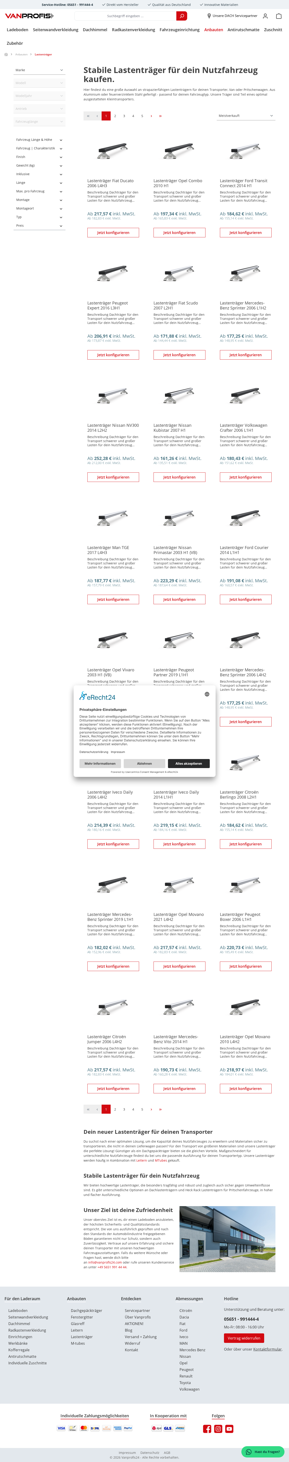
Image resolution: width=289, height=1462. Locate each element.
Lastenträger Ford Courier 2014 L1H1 (244, 550)
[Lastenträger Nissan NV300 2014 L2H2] (113, 396)
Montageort (25, 208)
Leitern (141, 1160)
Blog (128, 1330)
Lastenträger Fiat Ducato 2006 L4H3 (110, 183)
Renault (186, 1376)
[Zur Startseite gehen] (29, 16)
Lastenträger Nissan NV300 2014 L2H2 (113, 428)
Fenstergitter (82, 1317)
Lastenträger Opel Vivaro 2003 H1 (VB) (110, 672)
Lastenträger (82, 1336)
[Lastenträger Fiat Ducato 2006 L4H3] (113, 152)
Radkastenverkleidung (27, 1330)
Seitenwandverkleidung (28, 1317)
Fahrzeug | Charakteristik (35, 148)
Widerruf (132, 1343)
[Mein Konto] (265, 16)
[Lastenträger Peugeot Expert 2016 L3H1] (113, 274)
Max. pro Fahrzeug (30, 191)
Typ (19, 217)
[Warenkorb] (278, 16)
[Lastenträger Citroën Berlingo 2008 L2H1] (246, 763)
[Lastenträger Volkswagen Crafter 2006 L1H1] (246, 396)
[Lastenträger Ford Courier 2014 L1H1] (246, 519)
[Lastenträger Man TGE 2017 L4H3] (113, 519)
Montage (23, 200)
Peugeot (186, 1369)
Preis (20, 225)
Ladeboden (18, 1310)
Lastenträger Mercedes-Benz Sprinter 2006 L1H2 (243, 305)
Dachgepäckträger (86, 1310)
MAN (183, 1343)
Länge (20, 182)
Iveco (183, 1336)
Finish (20, 157)
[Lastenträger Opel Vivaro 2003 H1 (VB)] (113, 641)
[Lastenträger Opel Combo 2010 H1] (179, 152)
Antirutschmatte (22, 1356)
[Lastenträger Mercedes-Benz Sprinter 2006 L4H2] (246, 641)
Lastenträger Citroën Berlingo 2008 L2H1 (239, 794)
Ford (183, 1330)
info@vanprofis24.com (105, 1262)
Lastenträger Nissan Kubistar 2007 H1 (172, 428)
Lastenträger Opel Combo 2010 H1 (178, 183)
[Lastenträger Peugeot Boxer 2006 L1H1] (246, 885)
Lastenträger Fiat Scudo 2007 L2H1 (176, 305)
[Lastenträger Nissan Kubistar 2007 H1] (179, 396)
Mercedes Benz (192, 1349)
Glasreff (77, 1323)
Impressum (127, 1452)
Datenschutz (149, 1452)
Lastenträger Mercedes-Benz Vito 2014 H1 (176, 1039)
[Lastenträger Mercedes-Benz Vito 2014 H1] (179, 1008)
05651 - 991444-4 (241, 1319)
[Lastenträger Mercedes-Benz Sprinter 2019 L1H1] (113, 885)
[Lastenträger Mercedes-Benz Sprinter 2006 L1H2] (246, 274)
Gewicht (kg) (25, 165)
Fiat (182, 1323)
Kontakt (131, 1349)
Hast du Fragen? (267, 1452)
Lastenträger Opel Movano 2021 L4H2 (179, 917)
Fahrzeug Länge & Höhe (34, 139)
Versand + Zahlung (141, 1336)
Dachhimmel (19, 1323)
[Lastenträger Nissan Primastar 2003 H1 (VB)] (179, 519)
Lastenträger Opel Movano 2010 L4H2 (245, 1039)
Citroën (185, 1310)
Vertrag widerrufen (244, 1338)
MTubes (161, 1160)
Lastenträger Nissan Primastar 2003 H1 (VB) (175, 550)
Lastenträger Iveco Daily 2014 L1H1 (176, 794)
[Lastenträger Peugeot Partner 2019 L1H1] (179, 641)
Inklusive (23, 174)
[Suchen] (181, 16)
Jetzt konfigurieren (113, 232)
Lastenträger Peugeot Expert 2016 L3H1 (107, 305)
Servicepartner (137, 1310)
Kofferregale (19, 1349)
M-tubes (78, 1343)
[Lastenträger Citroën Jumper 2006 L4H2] (113, 1008)
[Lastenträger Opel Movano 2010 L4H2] (246, 1008)
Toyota (185, 1382)
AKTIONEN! (134, 1323)
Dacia (184, 1317)
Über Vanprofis (138, 1317)
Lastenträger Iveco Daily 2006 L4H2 (110, 794)
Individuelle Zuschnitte (27, 1363)
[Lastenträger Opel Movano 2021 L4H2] (179, 885)
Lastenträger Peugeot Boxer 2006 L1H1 (240, 917)
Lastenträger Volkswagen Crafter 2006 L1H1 (243, 428)
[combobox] (125, 16)
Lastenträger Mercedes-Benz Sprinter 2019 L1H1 (110, 917)
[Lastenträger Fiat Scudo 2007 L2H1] (179, 274)
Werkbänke (18, 1343)
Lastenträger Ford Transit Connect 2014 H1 (243, 183)
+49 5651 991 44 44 (112, 1267)
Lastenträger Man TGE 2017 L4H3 (108, 550)
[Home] (6, 54)
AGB (167, 1452)
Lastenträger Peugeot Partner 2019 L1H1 (174, 672)
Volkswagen (189, 1389)
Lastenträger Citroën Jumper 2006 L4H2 (106, 1039)
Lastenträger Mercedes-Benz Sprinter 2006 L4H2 (243, 672)
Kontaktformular (267, 1349)
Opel (183, 1363)
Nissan (185, 1356)
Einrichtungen (20, 1336)
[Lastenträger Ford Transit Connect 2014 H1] (246, 152)
